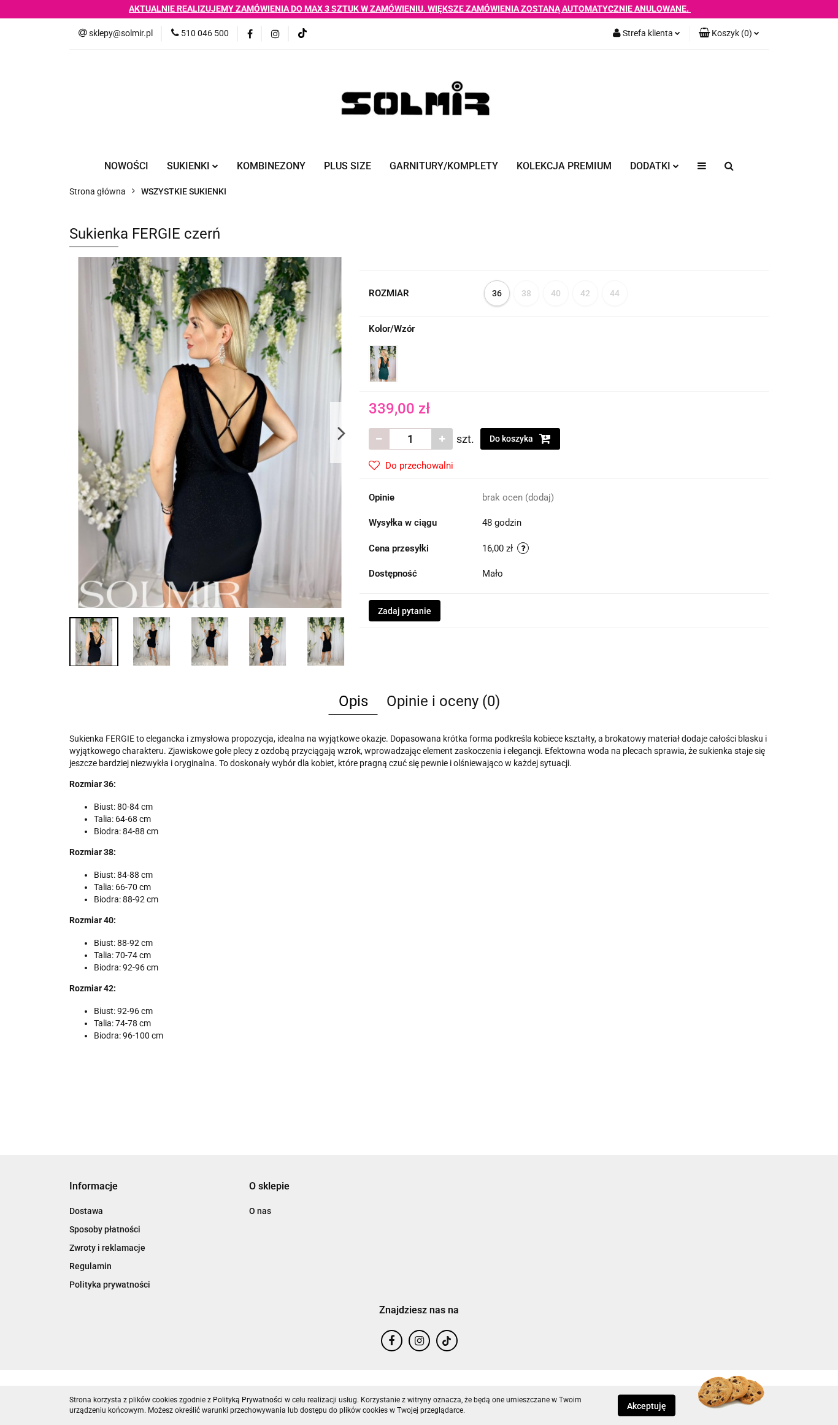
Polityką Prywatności (248, 1400)
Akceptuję (646, 1405)
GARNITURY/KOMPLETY (444, 166)
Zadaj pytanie (404, 611)
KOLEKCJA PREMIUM (564, 166)
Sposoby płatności (104, 1229)
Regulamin (90, 1266)
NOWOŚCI (126, 166)
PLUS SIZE (347, 166)
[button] (729, 33)
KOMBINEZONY (271, 166)
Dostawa (86, 1211)
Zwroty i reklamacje (107, 1248)
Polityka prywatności (109, 1284)
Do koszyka (512, 439)
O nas (260, 1211)
